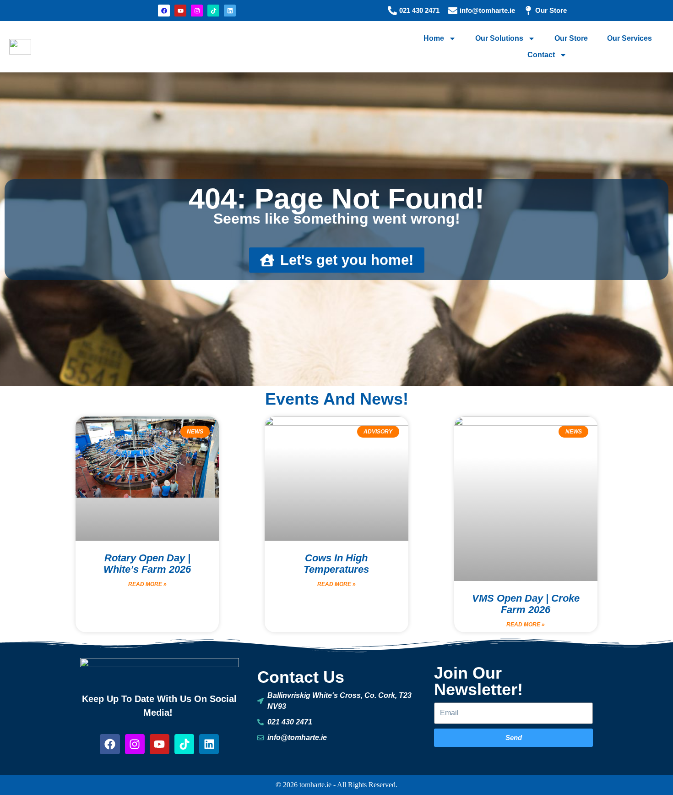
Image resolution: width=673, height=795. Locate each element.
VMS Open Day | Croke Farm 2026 (526, 603)
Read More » (147, 584)
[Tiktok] (213, 10)
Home (433, 38)
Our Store (571, 38)
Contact (541, 55)
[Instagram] (197, 10)
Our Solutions (499, 38)
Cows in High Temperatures (336, 563)
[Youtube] (180, 10)
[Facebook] (164, 10)
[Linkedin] (230, 10)
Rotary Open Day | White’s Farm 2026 (147, 563)
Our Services (629, 38)
